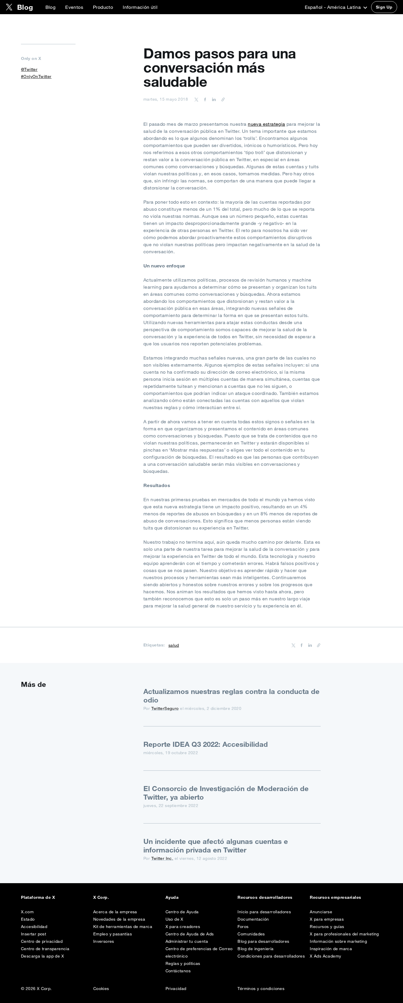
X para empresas (327, 919)
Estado (28, 919)
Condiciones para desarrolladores (271, 956)
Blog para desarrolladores (263, 941)
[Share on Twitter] (196, 99)
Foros (242, 926)
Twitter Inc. (162, 858)
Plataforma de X (38, 897)
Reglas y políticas (183, 963)
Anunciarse (321, 911)
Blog (50, 7)
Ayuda (172, 897)
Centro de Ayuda (182, 911)
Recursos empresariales (335, 897)
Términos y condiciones (260, 988)
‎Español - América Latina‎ (333, 7)
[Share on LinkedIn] (213, 99)
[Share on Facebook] (204, 99)
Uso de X (175, 919)
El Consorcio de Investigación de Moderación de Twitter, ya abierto (226, 792)
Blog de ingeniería (255, 948)
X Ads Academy (325, 956)
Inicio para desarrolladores (264, 911)
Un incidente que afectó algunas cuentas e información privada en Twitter (215, 845)
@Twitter (29, 69)
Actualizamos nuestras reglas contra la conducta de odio (231, 695)
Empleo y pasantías (112, 934)
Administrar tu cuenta (187, 941)
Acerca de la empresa (115, 911)
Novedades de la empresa (119, 919)
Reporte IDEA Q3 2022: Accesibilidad (205, 744)
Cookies (101, 988)
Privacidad (176, 988)
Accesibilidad (34, 926)
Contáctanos (178, 970)
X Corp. (101, 897)
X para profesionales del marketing (344, 934)
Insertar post (33, 934)
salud (173, 645)
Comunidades (251, 934)
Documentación (253, 919)
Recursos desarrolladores (265, 897)
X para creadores (183, 926)
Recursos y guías (327, 926)
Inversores (103, 941)
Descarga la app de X (42, 956)
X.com (27, 911)
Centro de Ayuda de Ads (190, 934)
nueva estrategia (266, 124)
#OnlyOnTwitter (36, 76)
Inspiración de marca (331, 948)
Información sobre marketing (338, 941)
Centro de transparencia (45, 948)
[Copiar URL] (221, 99)
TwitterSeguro (165, 708)
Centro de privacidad (42, 941)
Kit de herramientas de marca (122, 926)
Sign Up (384, 7)
